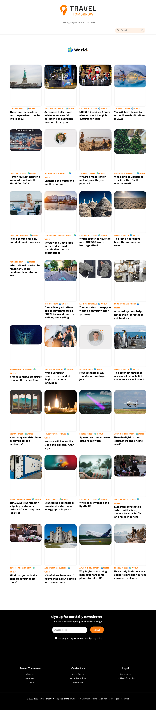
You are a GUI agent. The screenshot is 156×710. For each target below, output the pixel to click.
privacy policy (96, 379)
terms (83, 379)
